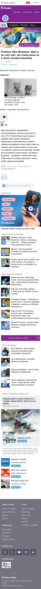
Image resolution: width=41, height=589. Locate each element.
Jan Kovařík (11, 166)
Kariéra (24, 518)
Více (33, 25)
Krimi (5, 204)
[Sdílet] (6, 125)
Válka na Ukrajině (9, 509)
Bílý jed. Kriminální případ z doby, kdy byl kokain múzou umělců (24, 291)
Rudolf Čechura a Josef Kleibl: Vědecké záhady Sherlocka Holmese (25, 324)
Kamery (37, 12)
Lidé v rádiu (26, 515)
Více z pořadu (9, 345)
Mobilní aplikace (8, 539)
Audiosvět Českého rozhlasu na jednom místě (18, 229)
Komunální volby (8, 512)
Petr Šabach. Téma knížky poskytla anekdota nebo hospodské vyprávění (23, 350)
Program (16, 12)
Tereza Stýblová (24, 166)
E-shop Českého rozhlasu (15, 394)
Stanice (5, 515)
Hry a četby (7, 199)
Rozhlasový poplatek (29, 525)
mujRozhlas (6, 193)
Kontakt (24, 522)
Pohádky (6, 209)
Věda (3, 25)
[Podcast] (2, 125)
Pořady (24, 25)
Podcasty (6, 536)
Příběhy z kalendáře (9, 64)
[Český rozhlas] (8, 2)
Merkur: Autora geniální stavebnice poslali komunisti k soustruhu (24, 251)
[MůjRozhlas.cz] (4, 75)
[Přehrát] (4, 117)
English (4, 583)
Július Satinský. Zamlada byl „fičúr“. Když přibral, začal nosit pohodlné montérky (24, 382)
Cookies (5, 581)
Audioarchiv (27, 12)
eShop (4, 518)
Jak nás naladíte (27, 509)
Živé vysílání (7, 218)
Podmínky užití (27, 581)
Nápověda (25, 512)
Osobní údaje (15, 581)
